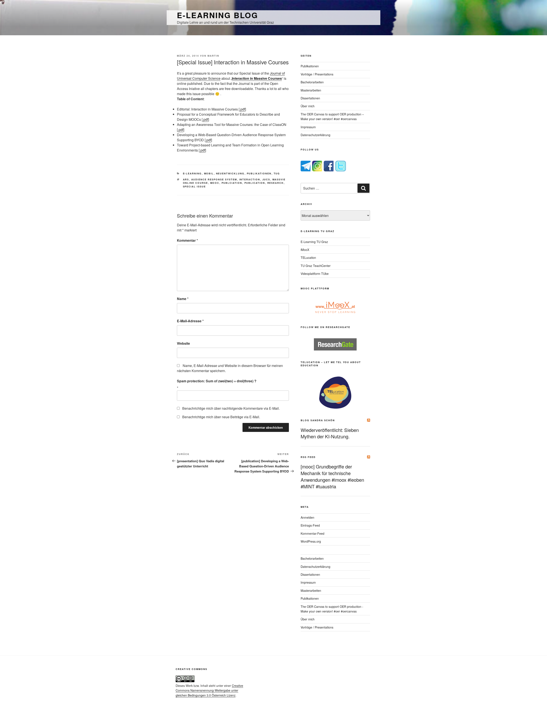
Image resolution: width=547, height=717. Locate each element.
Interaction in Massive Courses (257, 78)
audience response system (214, 179)
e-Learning (192, 173)
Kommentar (187, 240)
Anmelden (307, 517)
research (275, 182)
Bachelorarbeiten (312, 82)
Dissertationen (310, 98)
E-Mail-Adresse (190, 320)
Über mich (308, 106)
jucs (266, 179)
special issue (194, 186)
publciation (232, 182)
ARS (186, 179)
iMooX (305, 249)
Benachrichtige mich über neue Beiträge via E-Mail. (221, 416)
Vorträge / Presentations (317, 74)
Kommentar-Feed (312, 533)
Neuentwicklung (230, 173)
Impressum (308, 127)
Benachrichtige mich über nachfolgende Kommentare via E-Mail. (231, 408)
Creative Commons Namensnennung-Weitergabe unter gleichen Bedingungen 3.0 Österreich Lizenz (209, 690)
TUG (277, 173)
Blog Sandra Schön (318, 420)
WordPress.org (311, 541)
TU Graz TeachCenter (316, 266)
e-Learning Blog (217, 15)
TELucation (308, 257)
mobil (209, 173)
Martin (213, 55)
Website (183, 343)
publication (254, 182)
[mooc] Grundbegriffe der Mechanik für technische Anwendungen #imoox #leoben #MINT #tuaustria (332, 476)
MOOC (214, 182)
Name (182, 298)
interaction (249, 179)
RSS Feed (308, 457)
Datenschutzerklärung (315, 135)
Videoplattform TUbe (315, 273)
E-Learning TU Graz (314, 242)
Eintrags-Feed (310, 525)
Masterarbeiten (311, 90)
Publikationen (259, 173)
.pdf (242, 109)
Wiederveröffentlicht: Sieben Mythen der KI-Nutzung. (330, 433)
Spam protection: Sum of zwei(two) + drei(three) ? (216, 380)
